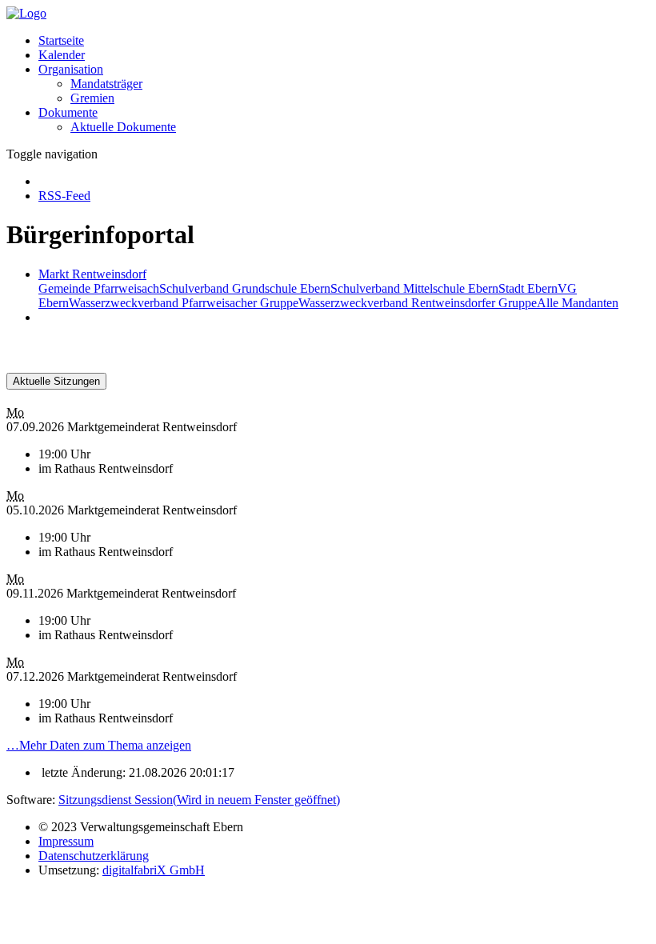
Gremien (92, 98)
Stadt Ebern (528, 288)
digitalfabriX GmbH (153, 870)
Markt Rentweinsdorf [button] (92, 274)
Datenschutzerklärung (93, 855)
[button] (70, 69)
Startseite (61, 40)
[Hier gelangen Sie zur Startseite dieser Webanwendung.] (26, 13)
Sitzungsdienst (199, 799)
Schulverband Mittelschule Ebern (414, 288)
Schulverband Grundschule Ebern (244, 288)
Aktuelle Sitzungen (56, 381)
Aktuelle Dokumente (123, 127)
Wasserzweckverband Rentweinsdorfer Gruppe (417, 303)
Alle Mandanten (577, 303)
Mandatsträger (106, 83)
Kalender (61, 55)
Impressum (66, 841)
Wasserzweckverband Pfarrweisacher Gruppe (183, 303)
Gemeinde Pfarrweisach (98, 288)
